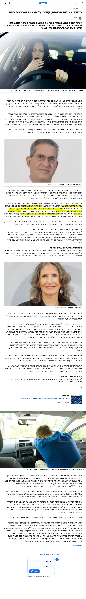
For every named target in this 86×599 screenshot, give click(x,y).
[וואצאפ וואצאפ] (10, 3)
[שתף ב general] (6, 3)
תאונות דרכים (77, 546)
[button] (75, 3)
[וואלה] (43, 3)
